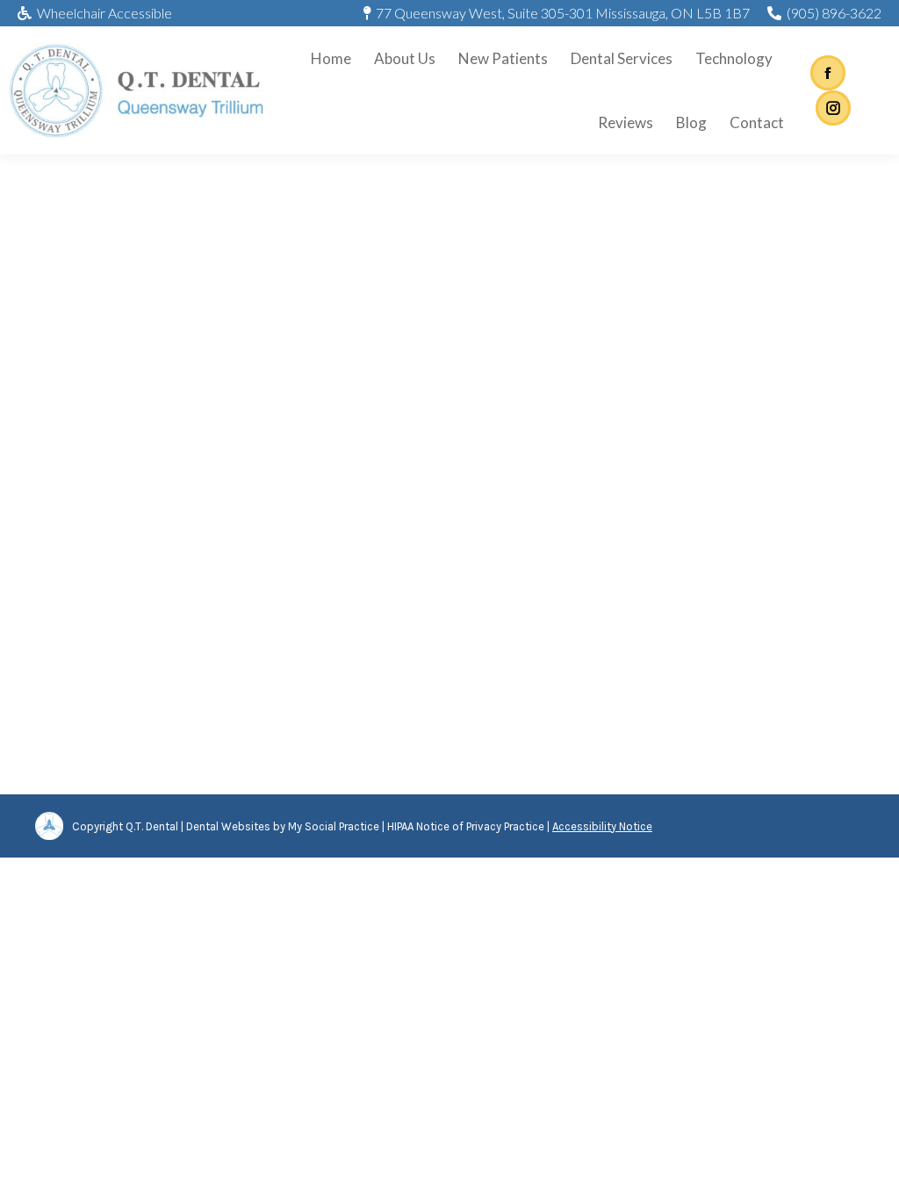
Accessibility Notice (602, 826)
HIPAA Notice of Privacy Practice (465, 826)
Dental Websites (228, 826)
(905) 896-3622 (834, 12)
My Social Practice (332, 826)
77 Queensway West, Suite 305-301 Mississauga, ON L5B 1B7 (563, 12)
